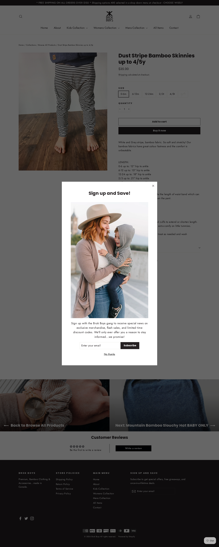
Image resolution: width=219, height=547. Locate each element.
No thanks (109, 354)
